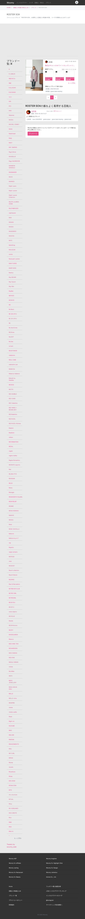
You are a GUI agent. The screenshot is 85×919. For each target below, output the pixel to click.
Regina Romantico (14, 460)
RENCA (11, 520)
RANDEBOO (12, 231)
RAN (10, 217)
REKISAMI (12, 478)
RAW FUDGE (13, 263)
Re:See (11, 341)
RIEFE (10, 676)
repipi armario (13, 552)
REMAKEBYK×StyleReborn (15, 497)
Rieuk (10, 716)
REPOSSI (11, 556)
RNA (10, 827)
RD (10, 305)
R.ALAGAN (12, 87)
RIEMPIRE (12, 703)
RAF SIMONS (13, 147)
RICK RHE (12, 657)
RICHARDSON (13, 648)
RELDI (10, 483)
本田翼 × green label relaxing (54, 91)
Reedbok (11, 433)
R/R (10, 101)
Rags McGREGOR (14, 161)
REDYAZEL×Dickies (15, 423)
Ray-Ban (11, 286)
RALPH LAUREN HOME (14, 203)
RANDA (11, 227)
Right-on (11, 721)
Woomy (10, 2)
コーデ (31, 2)
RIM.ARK (11, 735)
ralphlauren (12, 213)
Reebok (11, 428)
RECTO (11, 389)
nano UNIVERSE (37, 119)
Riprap (11, 762)
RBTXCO (11, 295)
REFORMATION (13, 442)
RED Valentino (13, 403)
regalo (11, 451)
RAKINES (11, 181)
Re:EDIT (11, 337)
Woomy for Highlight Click (54, 863)
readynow (12, 355)
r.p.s (10, 97)
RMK (10, 822)
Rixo (10, 817)
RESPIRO (11, 579)
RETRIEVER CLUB (14, 589)
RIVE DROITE (13, 813)
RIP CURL (12, 753)
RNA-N (11, 831)
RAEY (10, 143)
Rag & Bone (12, 152)
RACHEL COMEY (14, 124)
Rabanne (11, 115)
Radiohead (12, 133)
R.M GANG (12, 92)
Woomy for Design (52, 868)
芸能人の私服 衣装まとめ (21, 7)
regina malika (13, 455)
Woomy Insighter (51, 858)
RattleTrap (12, 245)
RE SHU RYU (13, 314)
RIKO (10, 730)
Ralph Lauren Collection (13, 196)
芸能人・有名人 (39, 2)
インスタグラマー (21, 2)
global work (67, 119)
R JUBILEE (12, 74)
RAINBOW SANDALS (12, 166)
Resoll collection (14, 570)
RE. (10, 323)
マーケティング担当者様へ (54, 905)
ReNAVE (11, 515)
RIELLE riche (13, 698)
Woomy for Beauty (14, 877)
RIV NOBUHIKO (13, 808)
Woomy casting (13, 868)
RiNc (10, 749)
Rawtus (11, 272)
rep (10, 543)
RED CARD (12, 398)
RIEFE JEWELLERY (12, 681)
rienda (11, 707)
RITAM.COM (12, 785)
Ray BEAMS (12, 277)
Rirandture (12, 772)
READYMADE (13, 350)
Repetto (11, 547)
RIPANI (11, 758)
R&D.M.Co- (12, 78)
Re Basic (11, 309)
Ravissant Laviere (14, 259)
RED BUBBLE (13, 394)
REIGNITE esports (14, 465)
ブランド (48, 2)
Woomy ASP (12, 858)
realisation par (13, 364)
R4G (10, 110)
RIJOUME (12, 726)
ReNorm (11, 533)
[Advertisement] (42, 39)
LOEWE (29, 119)
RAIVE (11, 177)
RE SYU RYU (13, 318)
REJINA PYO (13, 474)
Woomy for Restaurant (16, 872)
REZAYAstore (13, 625)
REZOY (11, 630)
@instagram (50, 900)
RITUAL (11, 799)
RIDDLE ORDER (13, 662)
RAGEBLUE (12, 156)
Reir (10, 469)
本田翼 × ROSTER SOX (52, 89)
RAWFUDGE (12, 268)
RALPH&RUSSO (13, 208)
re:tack (11, 346)
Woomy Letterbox (51, 872)
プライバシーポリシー (15, 900)
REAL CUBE (12, 360)
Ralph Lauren (13, 190)
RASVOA (11, 236)
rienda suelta (13, 712)
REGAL (11, 446)
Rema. (11, 488)
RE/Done (11, 332)
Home (10, 886)
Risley (10, 776)
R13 (10, 106)
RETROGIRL (12, 598)
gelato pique (46, 119)
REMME (11, 506)
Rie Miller (11, 671)
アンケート (33, 134)
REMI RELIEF (13, 501)
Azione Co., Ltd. (51, 877)
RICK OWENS (13, 653)
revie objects (13, 611)
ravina (11, 254)
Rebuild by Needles (12, 379)
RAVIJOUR (12, 250)
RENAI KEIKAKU (14, 511)
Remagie (11, 492)
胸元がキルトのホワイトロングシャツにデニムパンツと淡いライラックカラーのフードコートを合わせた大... (60, 65)
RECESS (11, 385)
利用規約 (11, 905)
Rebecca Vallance (14, 373)
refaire (11, 437)
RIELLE (11, 693)
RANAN (11, 222)
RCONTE (11, 300)
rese (10, 561)
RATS (10, 240)
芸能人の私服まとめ (15, 891)
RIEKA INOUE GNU (13, 688)
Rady (10, 138)
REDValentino (13, 414)
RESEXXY (12, 566)
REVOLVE (12, 616)
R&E (10, 83)
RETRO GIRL (12, 593)
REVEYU (11, 607)
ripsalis (11, 767)
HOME (9, 7)
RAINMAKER (12, 172)
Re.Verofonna (13, 328)
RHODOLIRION (13, 634)
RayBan (11, 291)
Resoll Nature (13, 575)
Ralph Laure (12, 186)
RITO (10, 790)
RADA (10, 129)
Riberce (11, 639)
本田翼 (50, 62)
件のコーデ (57, 111)
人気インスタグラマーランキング (56, 891)
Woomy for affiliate (15, 863)
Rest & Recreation (14, 584)
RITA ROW (12, 781)
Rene (10, 524)
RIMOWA (11, 739)
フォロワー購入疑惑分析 (53, 886)
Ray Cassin (12, 282)
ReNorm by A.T (13, 538)
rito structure (13, 795)
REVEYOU (12, 602)
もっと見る (71, 83)
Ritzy (10, 804)
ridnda (11, 667)
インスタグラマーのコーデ (54, 895)
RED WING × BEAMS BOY (13, 408)
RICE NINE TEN (13, 644)
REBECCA (12, 369)
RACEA (11, 120)
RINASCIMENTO (14, 744)
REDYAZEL (12, 419)
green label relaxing (57, 119)
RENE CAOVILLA (14, 529)
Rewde (11, 621)
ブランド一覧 (13, 895)
